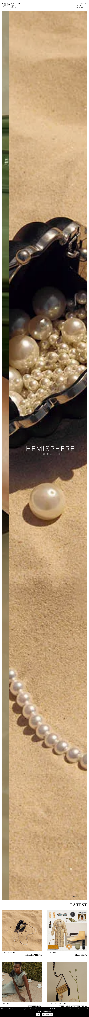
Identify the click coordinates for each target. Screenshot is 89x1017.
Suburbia (35, 1006)
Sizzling (81, 955)
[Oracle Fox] (11, 6)
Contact (80, 7)
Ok (38, 1014)
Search (83, 4)
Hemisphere (33, 955)
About (80, 5)
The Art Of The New (73, 1006)
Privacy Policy (47, 1014)
